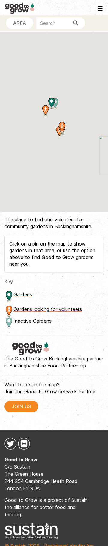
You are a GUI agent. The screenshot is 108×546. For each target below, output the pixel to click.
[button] (62, 127)
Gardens (23, 294)
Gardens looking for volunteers (48, 309)
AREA (19, 23)
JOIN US (21, 406)
